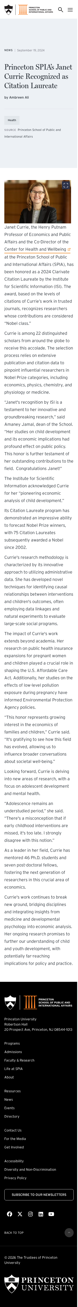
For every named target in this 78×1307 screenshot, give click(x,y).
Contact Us (12, 1130)
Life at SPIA (13, 1069)
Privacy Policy (15, 1178)
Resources (12, 1091)
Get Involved (14, 1147)
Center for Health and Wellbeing (35, 249)
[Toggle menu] (70, 9)
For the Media (15, 1139)
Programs (12, 1043)
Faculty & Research (19, 1060)
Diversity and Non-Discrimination (30, 1169)
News (8, 1099)
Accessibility (14, 1161)
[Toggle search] (60, 9)
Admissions (13, 1052)
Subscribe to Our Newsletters (39, 1194)
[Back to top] (69, 1232)
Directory (12, 1116)
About (9, 1077)
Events (9, 1108)
